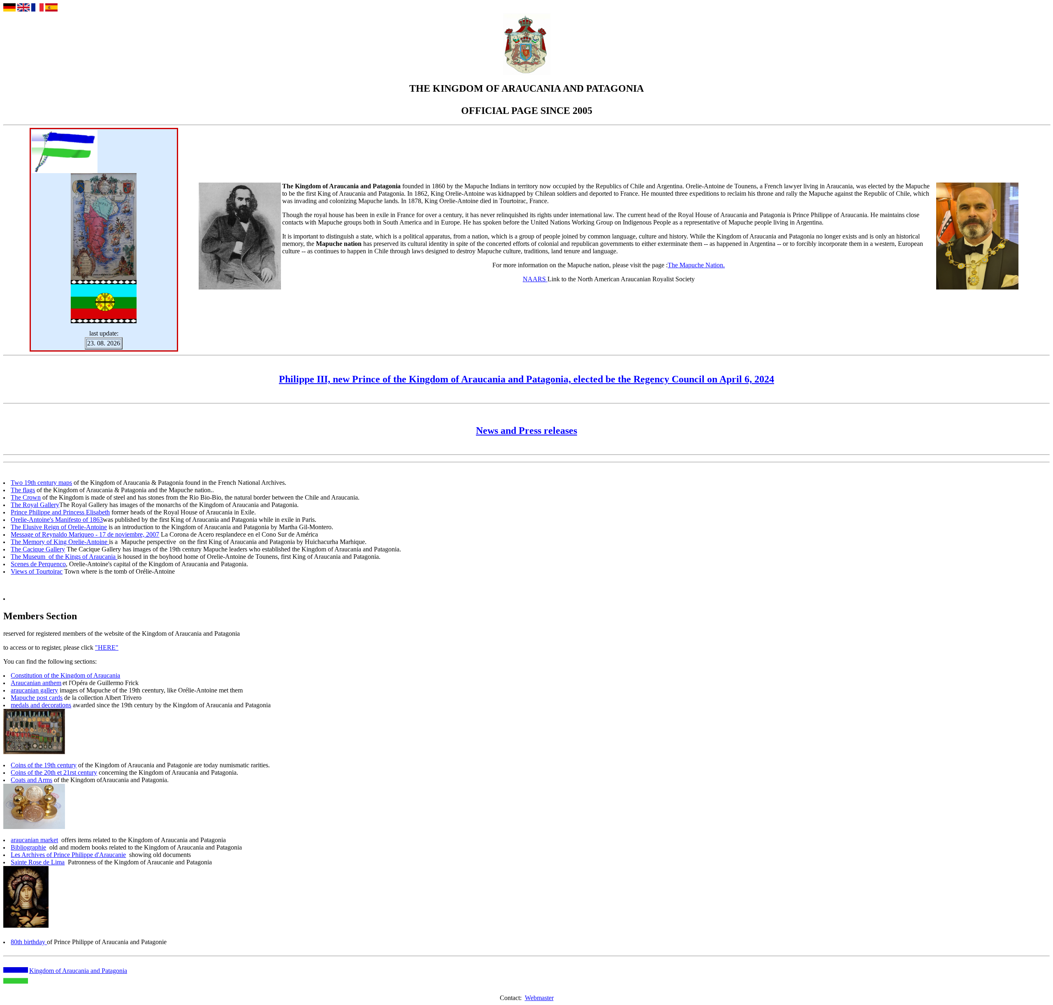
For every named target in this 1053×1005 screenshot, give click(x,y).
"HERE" (106, 647)
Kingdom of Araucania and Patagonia (78, 970)
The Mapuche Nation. (696, 265)
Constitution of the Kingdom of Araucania (65, 675)
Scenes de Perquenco (38, 563)
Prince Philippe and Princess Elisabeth (60, 512)
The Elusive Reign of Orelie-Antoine (59, 526)
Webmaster (539, 997)
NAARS (535, 279)
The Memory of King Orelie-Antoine (60, 541)
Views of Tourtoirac (37, 571)
